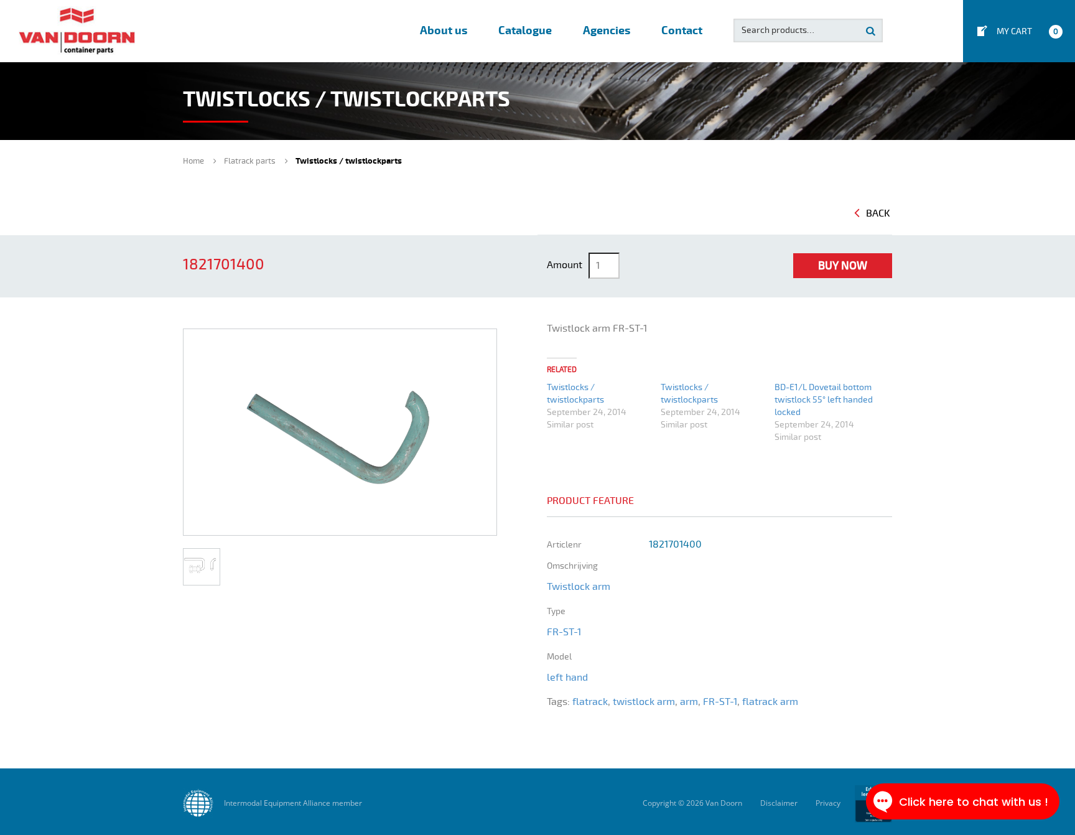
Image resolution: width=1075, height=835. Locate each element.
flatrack (590, 702)
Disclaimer (779, 803)
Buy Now (842, 266)
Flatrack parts (250, 161)
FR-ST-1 (564, 632)
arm (689, 702)
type (556, 611)
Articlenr (564, 544)
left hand (567, 677)
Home (193, 161)
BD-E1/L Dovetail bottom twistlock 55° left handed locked (824, 400)
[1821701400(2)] (201, 566)
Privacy (828, 803)
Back (878, 213)
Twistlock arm (578, 587)
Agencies (606, 31)
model (559, 656)
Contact (681, 31)
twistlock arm (644, 702)
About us (443, 31)
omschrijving (572, 566)
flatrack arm (770, 702)
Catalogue (525, 31)
